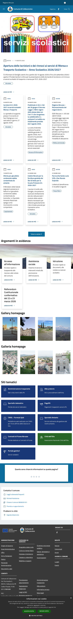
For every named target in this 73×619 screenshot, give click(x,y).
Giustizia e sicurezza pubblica (43, 546)
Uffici (2, 552)
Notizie (58, 99)
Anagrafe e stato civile (26, 547)
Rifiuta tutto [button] (44, 611)
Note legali (40, 593)
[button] (36, 615)
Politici (3, 559)
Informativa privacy (43, 589)
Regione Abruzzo (8, 3)
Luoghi (57, 562)
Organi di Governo (7, 546)
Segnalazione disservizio (23, 587)
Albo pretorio (41, 586)
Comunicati (58, 549)
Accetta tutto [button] (29, 611)
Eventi (57, 565)
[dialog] (36, 607)
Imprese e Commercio (26, 554)
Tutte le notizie (35, 234)
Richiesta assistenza (25, 595)
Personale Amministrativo (6, 564)
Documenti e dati (6, 569)
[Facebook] (58, 9)
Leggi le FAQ (23, 592)
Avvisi (9, 61)
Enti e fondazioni (6, 556)
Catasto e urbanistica (26, 557)
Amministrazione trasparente (42, 581)
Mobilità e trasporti (25, 561)
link (55, 607)
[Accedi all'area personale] (64, 2)
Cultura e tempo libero (26, 550)
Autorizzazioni (41, 558)
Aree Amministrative (8, 549)
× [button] (71, 598)
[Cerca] (69, 9)
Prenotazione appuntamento (24, 581)
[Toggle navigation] (4, 9)
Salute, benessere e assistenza (43, 553)
